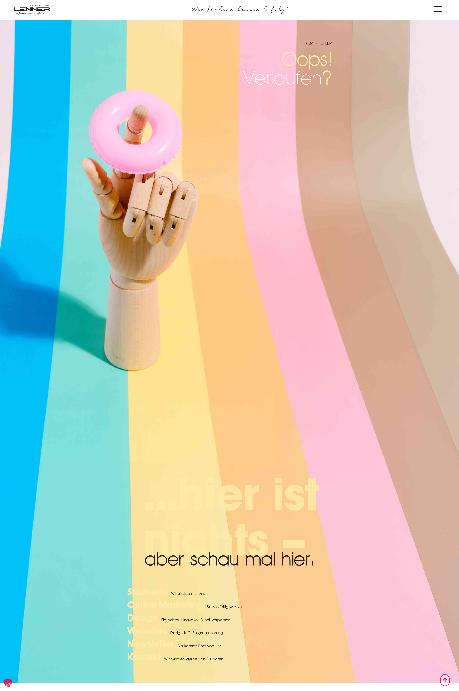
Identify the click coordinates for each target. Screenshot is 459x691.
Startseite (147, 592)
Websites (147, 631)
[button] (8, 683)
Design (142, 618)
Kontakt (144, 657)
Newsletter (150, 644)
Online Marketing (165, 605)
